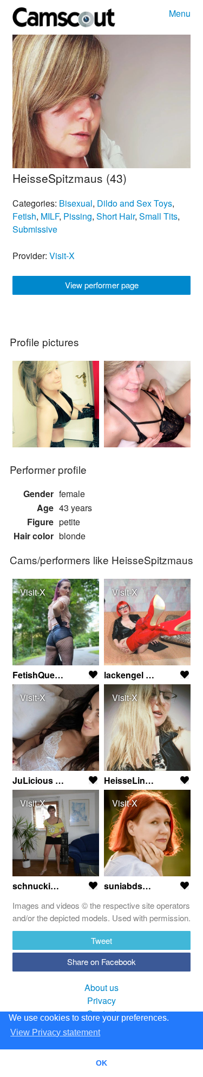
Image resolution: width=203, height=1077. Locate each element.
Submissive (34, 229)
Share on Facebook (101, 961)
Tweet (101, 940)
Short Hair (115, 216)
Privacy (101, 1000)
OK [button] (101, 1063)
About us (101, 987)
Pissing (77, 216)
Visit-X (62, 255)
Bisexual (76, 203)
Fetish (24, 216)
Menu (180, 13)
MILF (50, 216)
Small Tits (158, 216)
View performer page (102, 284)
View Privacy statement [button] (55, 1032)
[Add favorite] (93, 674)
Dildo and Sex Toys (134, 203)
